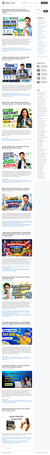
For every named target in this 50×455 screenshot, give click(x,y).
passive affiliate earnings (11, 402)
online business (21, 95)
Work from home (5, 51)
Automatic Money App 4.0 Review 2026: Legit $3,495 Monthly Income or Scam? (15, 147)
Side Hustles (40, 170)
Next (8, 447)
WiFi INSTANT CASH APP (6, 140)
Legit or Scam (18, 442)
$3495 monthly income (7, 180)
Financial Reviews (41, 127)
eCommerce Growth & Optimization (42, 32)
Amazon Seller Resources (42, 21)
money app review (13, 139)
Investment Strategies (11, 442)
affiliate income (5, 400)
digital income (11, 357)
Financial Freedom (41, 122)
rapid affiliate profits (10, 226)
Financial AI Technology (26, 441)
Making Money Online (41, 135)
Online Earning (40, 144)
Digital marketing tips (41, 113)
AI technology (40, 96)
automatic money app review (20, 181)
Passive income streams (42, 161)
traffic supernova (25, 269)
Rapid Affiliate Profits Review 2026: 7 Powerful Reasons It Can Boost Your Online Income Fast (16, 189)
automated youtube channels (21, 268)
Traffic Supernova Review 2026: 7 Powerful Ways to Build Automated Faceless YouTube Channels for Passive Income (16, 234)
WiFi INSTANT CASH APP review (16, 140)
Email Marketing (40, 118)
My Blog (31, 2)
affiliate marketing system (18, 224)
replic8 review (7, 316)
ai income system (6, 357)
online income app (19, 139)
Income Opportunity (9, 95)
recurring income (15, 358)
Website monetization (41, 174)
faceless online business (18, 357)
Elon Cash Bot (12, 441)
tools (22, 223)
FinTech (39, 39)
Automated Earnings (41, 100)
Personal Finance (12, 223)
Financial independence (42, 125)
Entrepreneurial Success (42, 120)
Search (38, 9)
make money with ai (11, 269)
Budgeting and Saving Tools (43, 25)
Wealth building (40, 172)
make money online (16, 95)
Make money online (17, 47)
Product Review (23, 47)
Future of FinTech (5, 442)
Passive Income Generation (42, 153)
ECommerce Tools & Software (41, 35)
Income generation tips (42, 131)
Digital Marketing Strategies (42, 111)
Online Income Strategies (42, 149)
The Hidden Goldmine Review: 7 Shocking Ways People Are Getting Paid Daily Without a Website (16, 323)
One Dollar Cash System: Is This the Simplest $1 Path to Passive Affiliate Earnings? (16, 366)
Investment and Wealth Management (42, 43)
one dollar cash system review (25, 401)
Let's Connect (44, 2)
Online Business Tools (5, 223)
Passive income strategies (42, 159)
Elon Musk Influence (18, 441)
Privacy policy (45, 452)
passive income (27, 95)
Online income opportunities (23, 225)
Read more (4, 45)
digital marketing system (27, 224)
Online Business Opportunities (40, 142)
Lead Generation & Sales (10, 311)
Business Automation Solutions (9, 438)
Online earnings (40, 145)
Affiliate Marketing (10, 47)
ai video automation (13, 268)
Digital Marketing (25, 94)
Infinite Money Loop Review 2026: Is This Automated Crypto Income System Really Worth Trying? (16, 11)
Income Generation (41, 129)
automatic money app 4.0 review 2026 (8, 181)
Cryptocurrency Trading (6, 441)
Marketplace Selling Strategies (19, 311)
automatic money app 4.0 (24, 180)
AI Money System (6, 440)
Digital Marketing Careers (42, 107)
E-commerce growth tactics (41, 116)
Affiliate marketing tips (42, 94)
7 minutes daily (5, 94)
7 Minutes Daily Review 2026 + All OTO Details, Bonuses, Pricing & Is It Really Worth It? (16, 58)
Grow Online (36, 2)
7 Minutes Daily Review (12, 94)
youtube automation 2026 (12, 270)
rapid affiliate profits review (18, 226)
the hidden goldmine (22, 358)
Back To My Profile (24, 2)
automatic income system (15, 180)
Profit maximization (41, 164)
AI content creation (6, 268)
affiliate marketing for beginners (8, 224)
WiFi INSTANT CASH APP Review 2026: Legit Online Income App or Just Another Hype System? (16, 103)
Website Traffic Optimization (43, 56)
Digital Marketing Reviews (42, 109)
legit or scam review (6, 139)
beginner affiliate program (23, 400)
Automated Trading (23, 440)
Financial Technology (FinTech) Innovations (41, 37)
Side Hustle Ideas (41, 168)
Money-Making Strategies (42, 137)
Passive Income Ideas (8, 358)
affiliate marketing (19, 94)
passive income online (18, 269)
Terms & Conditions (38, 452)
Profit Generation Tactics (42, 162)
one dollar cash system (15, 401)
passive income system (27, 139)
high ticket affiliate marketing (6, 225)
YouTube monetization (41, 178)
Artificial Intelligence (41, 98)
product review (4, 96)
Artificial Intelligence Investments (14, 440)
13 (6, 447)
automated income (41, 102)
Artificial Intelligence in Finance (19, 437)
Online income (40, 147)
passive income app (18, 182)
